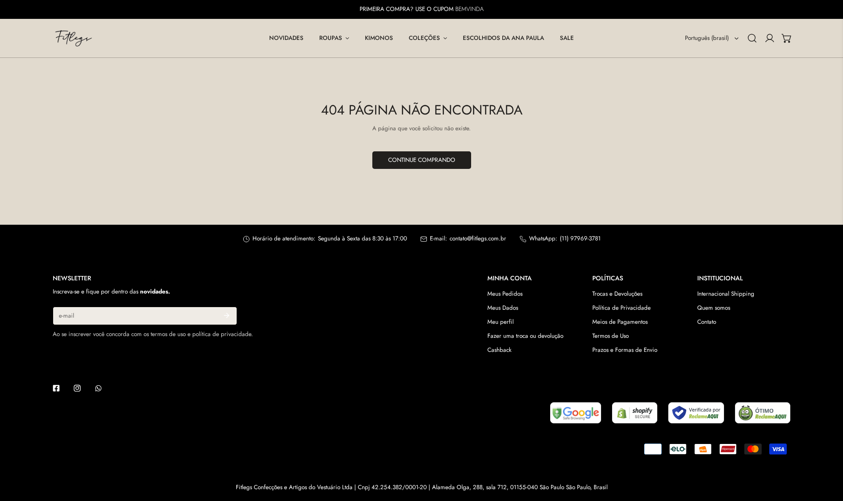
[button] (334, 38)
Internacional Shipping (725, 294)
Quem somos (713, 308)
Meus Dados (502, 308)
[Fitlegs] (73, 38)
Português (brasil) (707, 38)
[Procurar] (752, 38)
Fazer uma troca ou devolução (525, 336)
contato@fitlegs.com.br (478, 238)
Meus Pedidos (504, 294)
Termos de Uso (610, 336)
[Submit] (226, 315)
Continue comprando (421, 160)
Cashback (499, 350)
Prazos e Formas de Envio (624, 350)
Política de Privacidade (621, 308)
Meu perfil (500, 322)
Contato (706, 322)
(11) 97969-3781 (580, 238)
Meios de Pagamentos (620, 322)
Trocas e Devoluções (617, 294)
